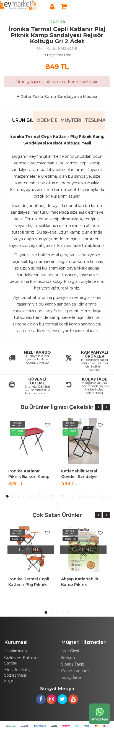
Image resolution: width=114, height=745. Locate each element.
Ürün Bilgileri (22, 120)
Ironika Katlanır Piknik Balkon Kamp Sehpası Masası (29, 477)
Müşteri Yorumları (71, 120)
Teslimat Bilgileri (95, 120)
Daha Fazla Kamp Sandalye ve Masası (58, 96)
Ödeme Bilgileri (47, 120)
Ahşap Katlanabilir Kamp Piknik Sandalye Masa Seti (81, 584)
